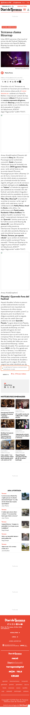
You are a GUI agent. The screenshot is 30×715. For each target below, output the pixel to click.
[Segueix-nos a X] (10, 624)
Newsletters (22, 6)
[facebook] (5, 387)
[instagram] (11, 387)
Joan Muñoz (5, 506)
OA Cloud (23, 705)
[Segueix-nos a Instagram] (12, 624)
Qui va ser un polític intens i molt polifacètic (10, 537)
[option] (15, 60)
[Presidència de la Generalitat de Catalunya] (10, 645)
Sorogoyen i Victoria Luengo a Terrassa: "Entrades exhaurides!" (7, 415)
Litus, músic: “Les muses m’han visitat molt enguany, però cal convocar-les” (7, 457)
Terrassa (4, 493)
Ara (13, 374)
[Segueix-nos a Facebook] (8, 624)
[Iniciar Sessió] (28, 10)
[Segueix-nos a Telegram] (17, 624)
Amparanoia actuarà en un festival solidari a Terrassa (22, 435)
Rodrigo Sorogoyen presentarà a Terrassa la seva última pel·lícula (7, 435)
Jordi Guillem (6, 551)
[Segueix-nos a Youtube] (21, 624)
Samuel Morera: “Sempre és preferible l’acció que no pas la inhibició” (10, 526)
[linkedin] (13, 387)
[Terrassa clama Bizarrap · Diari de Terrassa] (11, 9)
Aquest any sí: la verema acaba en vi (9, 547)
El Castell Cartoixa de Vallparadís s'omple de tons (22, 415)
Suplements (17, 2)
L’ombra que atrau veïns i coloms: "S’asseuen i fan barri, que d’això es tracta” (10, 514)
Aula (23, 2)
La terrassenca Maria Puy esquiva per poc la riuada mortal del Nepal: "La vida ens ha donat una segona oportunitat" (10, 499)
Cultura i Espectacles (9, 27)
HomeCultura (21, 374)
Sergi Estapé (5, 530)
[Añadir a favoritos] (20, 82)
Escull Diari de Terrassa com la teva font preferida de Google (15, 368)
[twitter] (8, 387)
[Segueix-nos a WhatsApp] (14, 624)
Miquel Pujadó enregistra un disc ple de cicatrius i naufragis (21, 457)
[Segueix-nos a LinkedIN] (19, 624)
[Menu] (24, 9)
